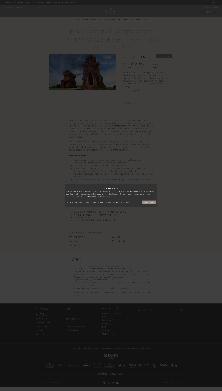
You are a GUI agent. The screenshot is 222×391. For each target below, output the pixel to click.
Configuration (71, 196)
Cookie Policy (106, 196)
